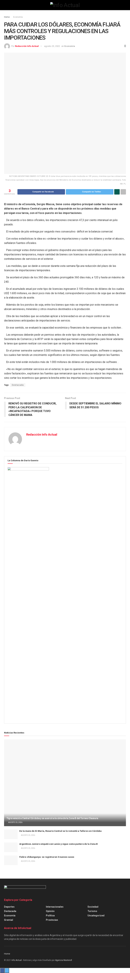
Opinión (50, 911)
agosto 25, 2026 (15, 822)
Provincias (52, 920)
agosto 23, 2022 (52, 46)
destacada (10, 911)
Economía (18, 17)
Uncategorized (96, 915)
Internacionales (54, 906)
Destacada (18, 385)
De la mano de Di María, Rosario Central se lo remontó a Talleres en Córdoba (60, 831)
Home (7, 17)
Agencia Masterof (63, 960)
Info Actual (17, 960)
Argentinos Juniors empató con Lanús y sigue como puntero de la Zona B (58, 844)
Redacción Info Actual (27, 46)
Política (50, 915)
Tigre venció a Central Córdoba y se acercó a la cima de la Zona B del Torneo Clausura (52, 818)
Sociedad (93, 906)
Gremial (8, 920)
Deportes (9, 906)
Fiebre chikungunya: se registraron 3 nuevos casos (46, 857)
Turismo (92, 911)
